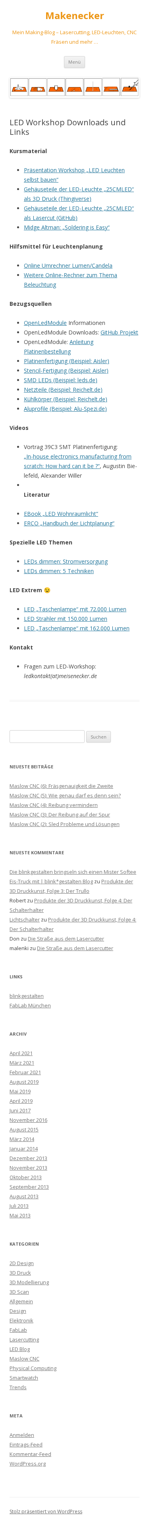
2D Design (22, 1263)
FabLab (18, 1330)
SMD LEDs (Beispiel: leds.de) (60, 380)
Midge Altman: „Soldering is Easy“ (67, 227)
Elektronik (21, 1320)
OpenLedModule (45, 323)
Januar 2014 (24, 1148)
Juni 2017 (20, 1110)
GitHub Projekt (119, 332)
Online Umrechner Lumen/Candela (68, 265)
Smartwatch (24, 1377)
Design (18, 1310)
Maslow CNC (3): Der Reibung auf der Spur (60, 814)
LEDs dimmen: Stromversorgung (66, 561)
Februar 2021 (25, 1072)
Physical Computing (33, 1368)
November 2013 (28, 1167)
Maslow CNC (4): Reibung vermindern (54, 805)
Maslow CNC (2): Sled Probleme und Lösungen (65, 824)
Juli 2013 (19, 1205)
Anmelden (22, 1435)
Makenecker (74, 16)
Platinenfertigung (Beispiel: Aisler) (66, 361)
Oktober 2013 (26, 1177)
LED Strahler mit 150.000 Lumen (65, 618)
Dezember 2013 (28, 1158)
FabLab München (30, 1005)
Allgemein (21, 1301)
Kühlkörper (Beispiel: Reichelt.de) (65, 399)
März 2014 (22, 1139)
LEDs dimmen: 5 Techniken (59, 571)
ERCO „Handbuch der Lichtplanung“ (69, 523)
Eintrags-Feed (26, 1444)
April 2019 (21, 1100)
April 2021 (21, 1053)
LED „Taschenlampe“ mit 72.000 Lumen (75, 609)
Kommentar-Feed (30, 1454)
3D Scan (19, 1291)
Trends (18, 1387)
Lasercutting (24, 1339)
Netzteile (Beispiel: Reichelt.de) (63, 389)
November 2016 (28, 1120)
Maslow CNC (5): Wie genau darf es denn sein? (65, 795)
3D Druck (20, 1272)
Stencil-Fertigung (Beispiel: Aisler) (66, 370)
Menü (74, 62)
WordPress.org (28, 1463)
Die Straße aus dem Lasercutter (66, 938)
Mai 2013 (20, 1215)
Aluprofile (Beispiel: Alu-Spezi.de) (65, 408)
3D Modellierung (29, 1282)
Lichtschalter (25, 919)
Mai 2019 (20, 1091)
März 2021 (22, 1062)
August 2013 (24, 1196)
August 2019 (24, 1081)
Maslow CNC (24, 1358)
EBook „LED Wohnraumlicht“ (61, 513)
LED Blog (20, 1349)
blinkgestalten (27, 995)
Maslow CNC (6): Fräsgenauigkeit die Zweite (61, 785)
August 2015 (24, 1129)
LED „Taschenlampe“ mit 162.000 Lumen (77, 628)
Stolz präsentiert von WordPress (46, 1511)
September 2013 (29, 1186)
